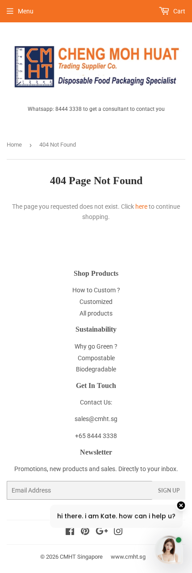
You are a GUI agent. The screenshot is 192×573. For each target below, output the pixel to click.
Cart (178, 11)
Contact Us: (96, 402)
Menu (25, 11)
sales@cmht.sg (96, 418)
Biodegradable (96, 369)
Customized (96, 301)
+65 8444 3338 (96, 435)
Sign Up (168, 490)
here (141, 206)
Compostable (96, 358)
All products (96, 313)
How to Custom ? (96, 290)
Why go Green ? (96, 346)
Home (14, 144)
